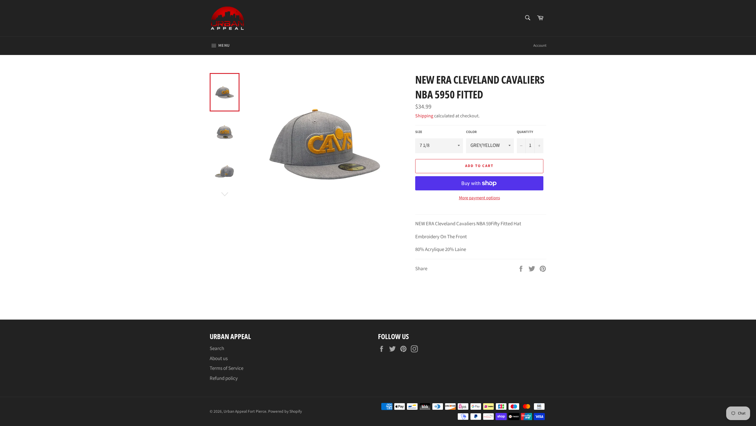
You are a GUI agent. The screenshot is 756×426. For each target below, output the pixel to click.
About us (219, 358)
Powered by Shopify (285, 411)
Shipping (424, 116)
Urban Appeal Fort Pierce (245, 411)
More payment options (479, 198)
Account (539, 45)
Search (217, 348)
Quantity (525, 132)
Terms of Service (226, 368)
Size (418, 132)
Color (471, 132)
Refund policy (224, 378)
